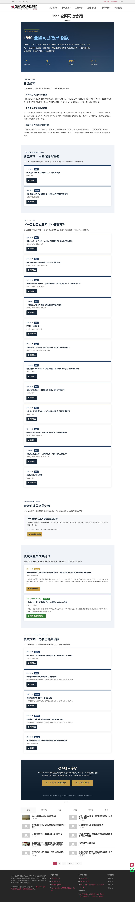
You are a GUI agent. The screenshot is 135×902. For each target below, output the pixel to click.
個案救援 (65, 7)
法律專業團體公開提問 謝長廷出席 (91, 825)
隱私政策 (110, 888)
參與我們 (105, 7)
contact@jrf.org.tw (57, 885)
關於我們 (106, 2)
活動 (59, 810)
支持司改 (114, 2)
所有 (28, 810)
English (35, 9)
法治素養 (78, 7)
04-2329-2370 (84, 881)
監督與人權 (91, 7)
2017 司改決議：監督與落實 (56, 783)
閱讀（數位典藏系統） (37, 616)
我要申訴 (110, 878)
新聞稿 (44, 810)
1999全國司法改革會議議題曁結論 (44, 816)
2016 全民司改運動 (82, 783)
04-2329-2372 (84, 878)
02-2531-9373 (55, 881)
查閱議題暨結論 (36, 534)
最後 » (78, 863)
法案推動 (53, 7)
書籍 (106, 810)
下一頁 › (71, 863)
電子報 (91, 810)
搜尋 (122, 2)
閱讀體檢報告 (34, 588)
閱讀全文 (33, 180)
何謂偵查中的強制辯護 (87, 843)
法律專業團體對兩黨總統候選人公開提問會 (47, 834)
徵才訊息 (110, 885)
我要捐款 (118, 7)
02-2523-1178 (55, 878)
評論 (75, 810)
